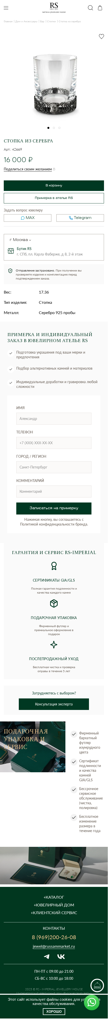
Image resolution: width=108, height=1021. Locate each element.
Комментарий (30, 480)
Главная (8, 21)
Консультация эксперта (54, 704)
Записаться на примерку (54, 508)
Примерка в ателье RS (54, 198)
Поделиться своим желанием (28, 169)
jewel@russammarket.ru (54, 946)
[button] (48, 128)
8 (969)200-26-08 (54, 937)
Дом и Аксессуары (26, 21)
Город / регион (31, 456)
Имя (20, 407)
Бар (42, 21)
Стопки (51, 21)
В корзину (54, 185)
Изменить (30, 240)
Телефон (24, 432)
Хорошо (54, 1011)
